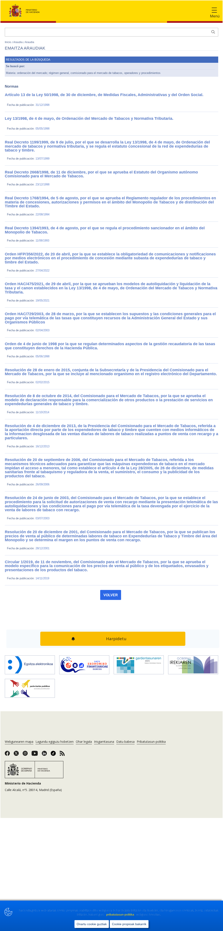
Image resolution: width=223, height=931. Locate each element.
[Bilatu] (212, 31)
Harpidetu (115, 595)
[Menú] (214, 10)
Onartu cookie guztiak (92, 924)
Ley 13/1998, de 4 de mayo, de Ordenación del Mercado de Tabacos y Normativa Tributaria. (72, 118)
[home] (30, 620)
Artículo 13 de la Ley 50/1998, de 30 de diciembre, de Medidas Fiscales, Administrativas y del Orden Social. (84, 95)
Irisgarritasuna (104, 697)
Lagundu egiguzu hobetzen (54, 697)
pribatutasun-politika (120, 914)
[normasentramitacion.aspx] (30, 644)
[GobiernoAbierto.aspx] (193, 620)
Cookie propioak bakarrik (129, 924)
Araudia (18, 42)
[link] (7, 710)
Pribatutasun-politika (151, 697)
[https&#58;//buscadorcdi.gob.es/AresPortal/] (84, 620)
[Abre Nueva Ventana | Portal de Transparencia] (139, 620)
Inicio (8, 42)
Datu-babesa (125, 697)
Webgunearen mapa (19, 697)
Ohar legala (84, 697)
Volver (110, 552)
